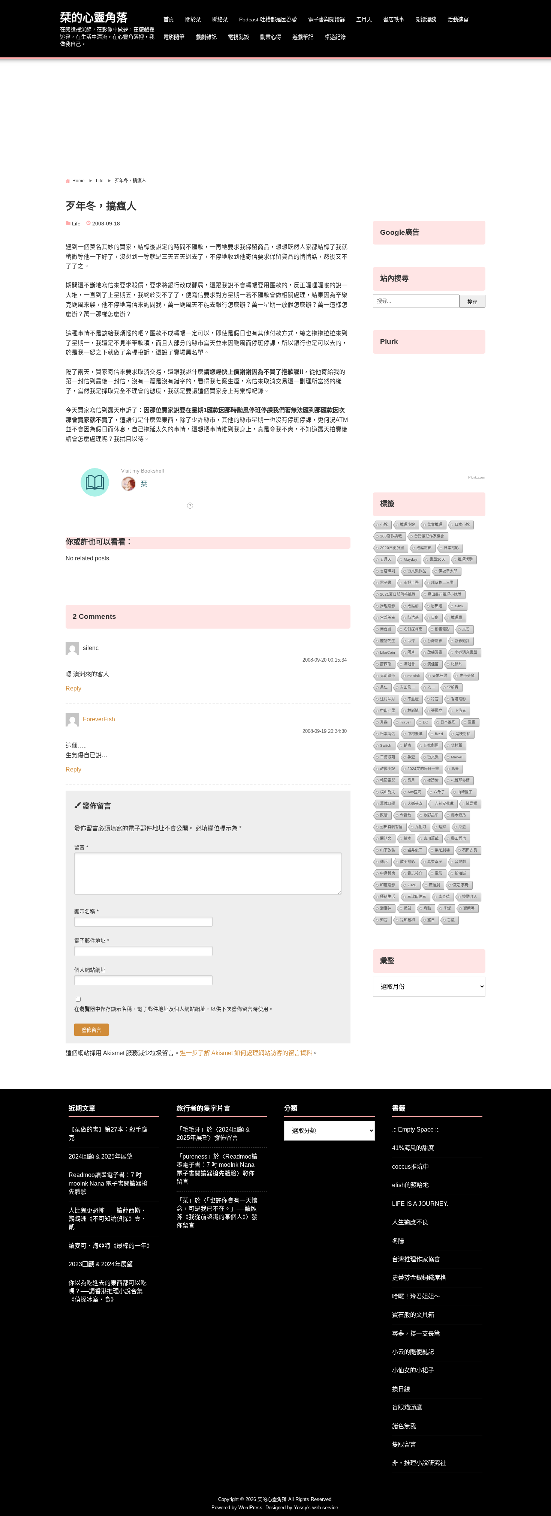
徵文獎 (433, 757)
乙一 (431, 687)
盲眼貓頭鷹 (407, 1407)
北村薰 (456, 745)
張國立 (436, 710)
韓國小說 (387, 769)
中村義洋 (414, 734)
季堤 (447, 908)
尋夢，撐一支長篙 (416, 1333)
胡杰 (407, 745)
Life (76, 224)
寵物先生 (387, 641)
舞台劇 (385, 629)
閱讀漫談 (425, 20)
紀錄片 (456, 664)
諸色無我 (404, 1426)
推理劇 (456, 617)
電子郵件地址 (91, 941)
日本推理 (447, 722)
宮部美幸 (387, 617)
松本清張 (387, 734)
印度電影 (387, 885)
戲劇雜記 (206, 37)
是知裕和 (407, 920)
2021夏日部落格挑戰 (397, 594)
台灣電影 (434, 641)
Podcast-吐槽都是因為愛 (268, 20)
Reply (73, 688)
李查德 (444, 897)
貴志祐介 (414, 873)
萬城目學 (387, 804)
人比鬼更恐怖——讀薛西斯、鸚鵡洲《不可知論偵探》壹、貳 (108, 1219)
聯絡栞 (220, 20)
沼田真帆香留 (391, 827)
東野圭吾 (411, 583)
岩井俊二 (414, 850)
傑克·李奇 (460, 885)
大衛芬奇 (414, 804)
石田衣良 (469, 850)
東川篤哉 (431, 838)
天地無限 (439, 676)
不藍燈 (413, 699)
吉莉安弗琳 (444, 804)
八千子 (439, 792)
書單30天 (437, 559)
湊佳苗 (433, 664)
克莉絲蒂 (387, 676)
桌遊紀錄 (335, 37)
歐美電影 (407, 862)
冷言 (435, 699)
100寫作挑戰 (391, 536)
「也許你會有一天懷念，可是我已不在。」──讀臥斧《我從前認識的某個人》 (217, 1208)
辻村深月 (387, 699)
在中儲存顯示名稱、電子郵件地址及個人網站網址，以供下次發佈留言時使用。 (174, 1009)
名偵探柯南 (413, 629)
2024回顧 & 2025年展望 (101, 1156)
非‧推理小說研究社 (419, 1463)
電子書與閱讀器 (326, 20)
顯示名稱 (86, 911)
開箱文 (385, 838)
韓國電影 (387, 780)
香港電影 (458, 699)
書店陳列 (387, 571)
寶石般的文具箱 (413, 1315)
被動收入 (469, 897)
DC (425, 722)
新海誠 (460, 873)
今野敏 (405, 815)
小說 (384, 524)
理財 (442, 827)
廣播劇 (434, 885)
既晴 (384, 815)
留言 (81, 847)
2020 (411, 885)
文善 (466, 629)
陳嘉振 (471, 804)
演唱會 (409, 664)
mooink (413, 676)
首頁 (168, 20)
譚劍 (407, 908)
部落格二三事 (442, 583)
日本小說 (462, 524)
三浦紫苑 (387, 757)
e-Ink (459, 606)
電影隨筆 (173, 37)
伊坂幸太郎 (448, 571)
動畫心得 (270, 37)
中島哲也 (387, 873)
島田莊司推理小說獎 (444, 594)
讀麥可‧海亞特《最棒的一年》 (111, 1246)
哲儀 (451, 920)
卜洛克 (460, 710)
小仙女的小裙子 (413, 1370)
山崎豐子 (464, 792)
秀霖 (384, 722)
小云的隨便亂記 (413, 1352)
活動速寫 (458, 20)
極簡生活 (387, 897)
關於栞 (193, 20)
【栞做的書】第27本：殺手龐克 (108, 1133)
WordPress (250, 1507)
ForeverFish (99, 719)
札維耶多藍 (460, 780)
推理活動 (465, 559)
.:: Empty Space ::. (416, 1129)
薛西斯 (385, 664)
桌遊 (462, 827)
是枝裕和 (462, 734)
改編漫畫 (434, 652)
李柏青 (452, 687)
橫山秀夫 (387, 792)
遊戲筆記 (302, 37)
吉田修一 (407, 687)
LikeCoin (387, 652)
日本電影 (451, 548)
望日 (431, 920)
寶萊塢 (469, 908)
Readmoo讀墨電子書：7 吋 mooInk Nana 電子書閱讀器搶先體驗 (108, 1183)
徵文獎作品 (416, 571)
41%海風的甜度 (413, 1148)
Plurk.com (476, 477)
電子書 (385, 583)
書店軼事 (393, 20)
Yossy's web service (316, 1507)
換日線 (401, 1389)
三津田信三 (416, 897)
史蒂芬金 (467, 676)
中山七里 (387, 710)
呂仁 (384, 687)
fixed (439, 734)
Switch (385, 745)
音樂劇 (460, 862)
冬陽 (398, 1241)
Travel (405, 722)
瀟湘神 (385, 908)
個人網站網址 (90, 970)
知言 (384, 920)
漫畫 (471, 722)
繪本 (407, 838)
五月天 (364, 20)
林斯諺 (413, 710)
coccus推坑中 (410, 1166)
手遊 (411, 757)
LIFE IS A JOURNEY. (420, 1204)
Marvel (456, 757)
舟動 (427, 908)
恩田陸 (436, 606)
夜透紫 (433, 780)
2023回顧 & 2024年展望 (101, 1264)
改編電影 (423, 548)
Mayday (410, 559)
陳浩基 (413, 617)
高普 (455, 769)
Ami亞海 (414, 792)
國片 (411, 652)
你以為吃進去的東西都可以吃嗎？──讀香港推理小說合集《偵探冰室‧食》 (108, 1291)
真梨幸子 (434, 862)
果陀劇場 (442, 850)
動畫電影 (442, 629)
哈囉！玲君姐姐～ (416, 1296)
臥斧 (411, 641)
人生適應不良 (410, 1222)
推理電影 (387, 606)
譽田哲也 (458, 838)
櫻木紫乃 (458, 815)
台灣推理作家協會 (429, 536)
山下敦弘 (387, 850)
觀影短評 (462, 641)
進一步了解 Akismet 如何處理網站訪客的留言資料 (246, 1053)
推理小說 (407, 524)
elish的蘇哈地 (410, 1185)
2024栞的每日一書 (423, 769)
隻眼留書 (404, 1444)
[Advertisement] (275, 115)
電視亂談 (238, 37)
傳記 (384, 862)
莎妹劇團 (431, 745)
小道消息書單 (466, 652)
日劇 (435, 617)
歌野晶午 (431, 815)
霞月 (411, 780)
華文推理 (434, 524)
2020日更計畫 (392, 548)
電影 (438, 873)
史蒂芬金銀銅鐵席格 (419, 1277)
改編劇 (413, 606)
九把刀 (420, 827)
